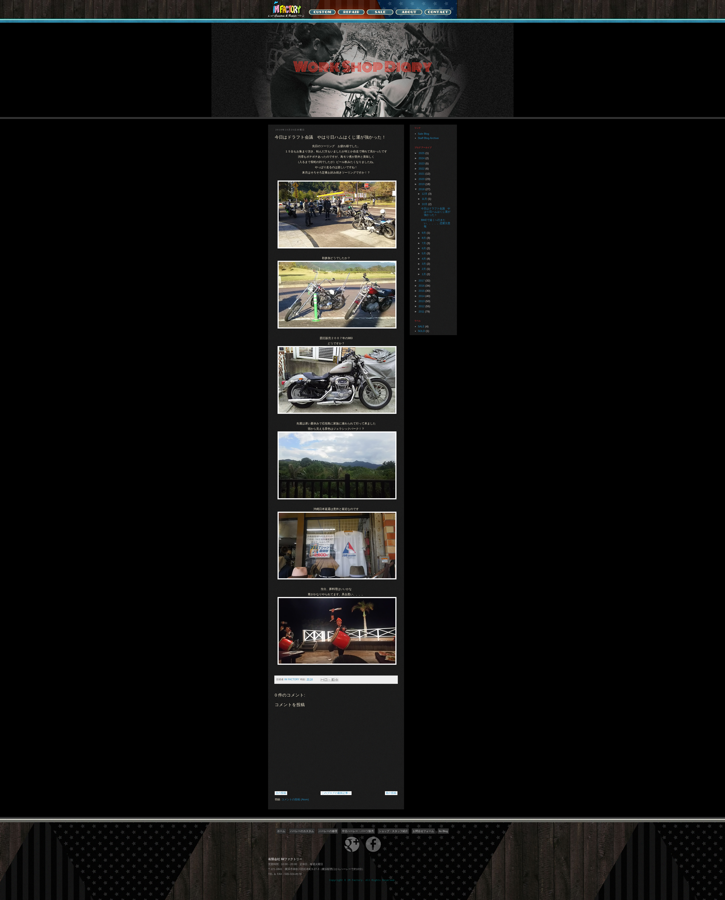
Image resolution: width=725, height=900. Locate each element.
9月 (424, 232)
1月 (424, 274)
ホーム (281, 831)
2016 (422, 285)
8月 (424, 237)
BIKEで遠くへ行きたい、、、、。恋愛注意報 (435, 223)
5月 (424, 253)
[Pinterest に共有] (337, 680)
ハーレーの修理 (328, 831)
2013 (422, 301)
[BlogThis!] (326, 680)
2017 (422, 280)
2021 (422, 173)
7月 (424, 243)
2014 (422, 296)
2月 (424, 268)
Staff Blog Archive (428, 138)
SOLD (421, 330)
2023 (422, 163)
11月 (425, 198)
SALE (421, 326)
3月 (424, 263)
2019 (422, 184)
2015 (422, 290)
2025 (422, 153)
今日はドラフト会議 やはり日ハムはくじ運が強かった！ (435, 211)
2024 (422, 158)
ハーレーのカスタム (302, 831)
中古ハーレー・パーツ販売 (358, 831)
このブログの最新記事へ (336, 792)
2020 (422, 178)
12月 (425, 193)
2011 (422, 311)
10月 (425, 204)
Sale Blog (423, 133)
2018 (422, 189)
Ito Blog (443, 831)
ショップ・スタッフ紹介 (393, 831)
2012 (422, 306)
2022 (422, 168)
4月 (424, 258)
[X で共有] (329, 680)
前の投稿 (391, 792)
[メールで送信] (322, 680)
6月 (424, 248)
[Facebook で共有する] (333, 680)
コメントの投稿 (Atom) (295, 799)
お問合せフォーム (423, 831)
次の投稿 (281, 792)
